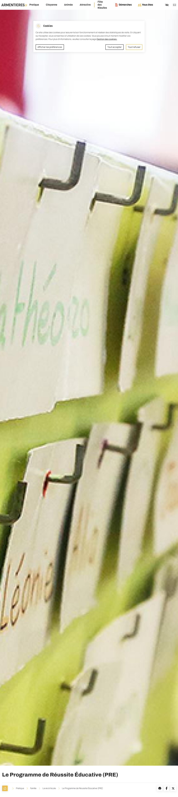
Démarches (125, 4)
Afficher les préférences (50, 47)
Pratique (34, 4)
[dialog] (89, 36)
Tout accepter (114, 47)
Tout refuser (134, 47)
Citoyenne (51, 4)
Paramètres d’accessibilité (167, 4)
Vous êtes (147, 4)
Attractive (85, 4)
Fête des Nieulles (102, 4)
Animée (68, 4)
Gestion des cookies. (107, 39)
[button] (160, 788)
